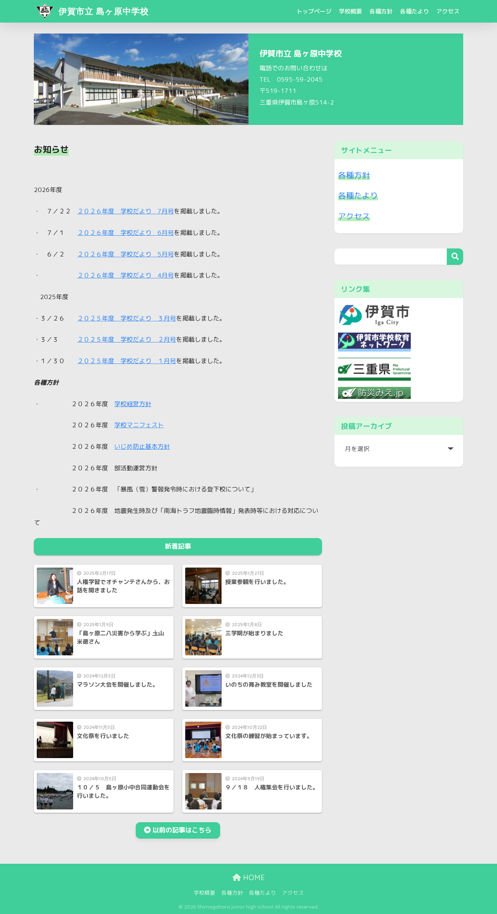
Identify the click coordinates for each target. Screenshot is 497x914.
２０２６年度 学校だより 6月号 (125, 232)
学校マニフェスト (139, 425)
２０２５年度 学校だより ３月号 (126, 318)
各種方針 (381, 11)
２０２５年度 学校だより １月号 (126, 361)
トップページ (314, 11)
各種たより (414, 11)
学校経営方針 (132, 404)
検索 (455, 256)
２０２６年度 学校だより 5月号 (125, 254)
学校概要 (350, 11)
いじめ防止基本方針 (142, 446)
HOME (253, 877)
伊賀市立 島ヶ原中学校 (102, 11)
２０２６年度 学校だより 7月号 (125, 211)
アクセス (448, 11)
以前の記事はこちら (181, 830)
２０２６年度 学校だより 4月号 (125, 275)
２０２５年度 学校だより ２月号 (126, 339)
